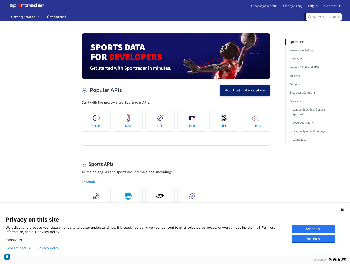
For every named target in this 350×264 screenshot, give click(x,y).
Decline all (313, 239)
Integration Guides (301, 50)
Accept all (313, 229)
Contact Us (332, 6)
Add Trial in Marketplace (245, 90)
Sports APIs (297, 42)
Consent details (18, 248)
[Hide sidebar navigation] (71, 137)
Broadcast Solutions (302, 93)
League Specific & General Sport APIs (309, 111)
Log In (313, 6)
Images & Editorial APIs (304, 67)
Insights (295, 76)
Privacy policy (48, 248)
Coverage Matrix (264, 6)
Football (88, 182)
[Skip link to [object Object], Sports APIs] (78, 164)
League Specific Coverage (308, 131)
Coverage (295, 101)
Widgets (295, 84)
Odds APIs (296, 59)
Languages (299, 139)
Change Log (292, 6)
